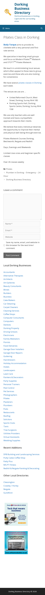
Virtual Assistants (11, 437)
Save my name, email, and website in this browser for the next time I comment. (22, 245)
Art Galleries (9, 282)
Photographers (10, 395)
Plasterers (8, 402)
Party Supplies (10, 381)
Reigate (6, 489)
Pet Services (8, 391)
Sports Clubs (9, 423)
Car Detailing (9, 303)
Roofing (6, 416)
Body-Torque (9, 44)
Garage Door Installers (13, 349)
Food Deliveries (10, 345)
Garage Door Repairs (12, 352)
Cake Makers (9, 300)
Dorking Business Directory (22, 8)
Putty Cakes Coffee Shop (14, 457)
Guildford (7, 492)
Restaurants (8, 412)
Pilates (9, 169)
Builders (7, 293)
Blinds (6, 289)
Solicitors (7, 419)
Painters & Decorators (13, 377)
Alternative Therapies (13, 275)
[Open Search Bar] (41, 28)
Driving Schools (10, 331)
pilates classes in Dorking (30, 82)
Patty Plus (8, 461)
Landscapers (9, 370)
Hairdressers (9, 359)
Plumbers (7, 405)
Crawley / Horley (10, 485)
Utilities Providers (11, 433)
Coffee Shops (9, 314)
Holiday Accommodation (14, 363)
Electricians (8, 335)
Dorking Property (11, 328)
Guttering (7, 356)
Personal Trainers (11, 384)
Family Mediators (11, 338)
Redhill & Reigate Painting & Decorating (21, 468)
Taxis (5, 426)
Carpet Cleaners (10, 307)
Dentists (7, 324)
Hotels (6, 367)
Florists (6, 342)
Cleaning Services (11, 310)
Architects (7, 279)
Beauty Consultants (12, 286)
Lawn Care (8, 374)
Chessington (9, 482)
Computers (8, 321)
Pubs (5, 409)
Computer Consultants (13, 317)
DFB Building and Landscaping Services (21, 454)
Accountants (9, 272)
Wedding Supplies (11, 440)
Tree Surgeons (10, 430)
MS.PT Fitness (9, 464)
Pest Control (8, 388)
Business (7, 296)
